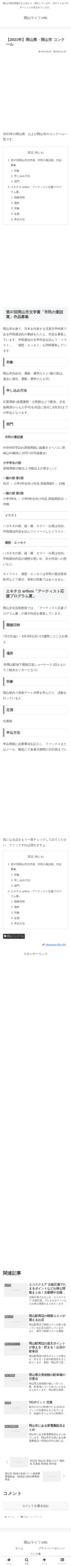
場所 (17, 202)
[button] (63, 890)
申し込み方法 (22, 175)
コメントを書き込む (35, 1505)
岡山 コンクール (15, 936)
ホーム (19, 1548)
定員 (17, 213)
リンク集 (35, 1553)
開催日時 (19, 197)
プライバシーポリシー (51, 1548)
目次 (30, 152)
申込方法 (19, 219)
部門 (17, 181)
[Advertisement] (35, 91)
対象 (17, 170)
